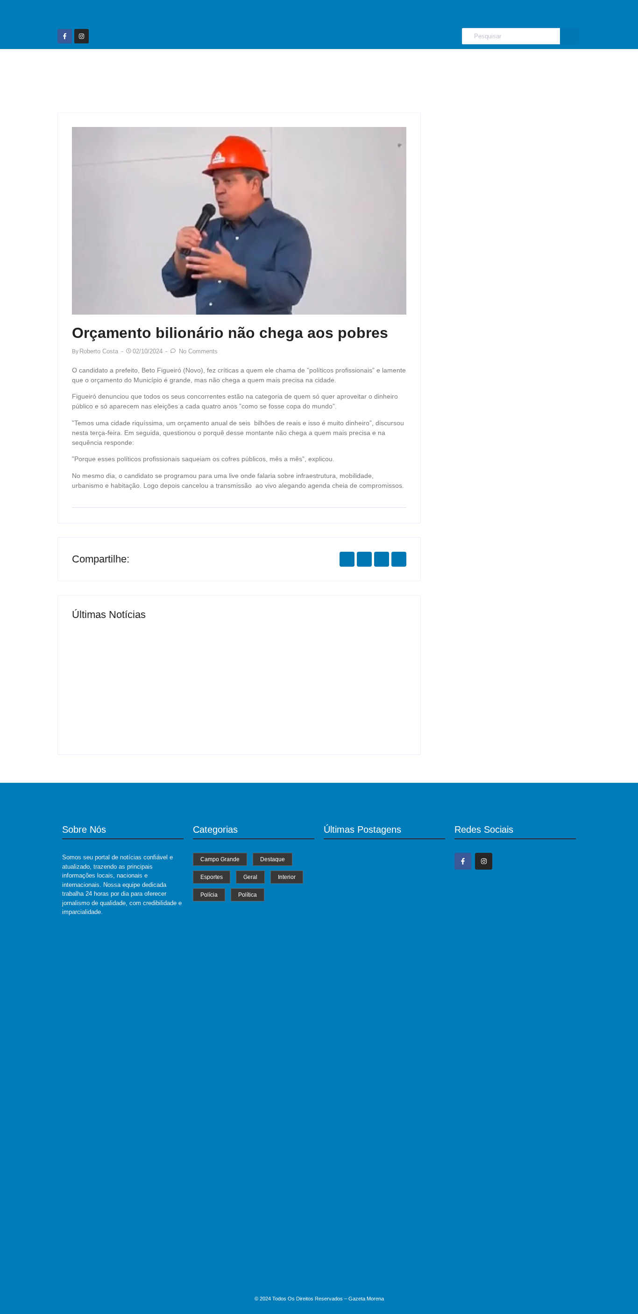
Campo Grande (207, 66)
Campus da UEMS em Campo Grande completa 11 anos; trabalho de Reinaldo (382, 1272)
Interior (400, 66)
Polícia (442, 66)
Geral (361, 66)
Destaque (269, 66)
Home (153, 66)
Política (482, 66)
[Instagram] (81, 36)
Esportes (319, 66)
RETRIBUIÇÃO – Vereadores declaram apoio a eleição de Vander (381, 1180)
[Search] (569, 36)
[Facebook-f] (64, 36)
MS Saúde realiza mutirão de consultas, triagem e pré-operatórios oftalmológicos (148, 704)
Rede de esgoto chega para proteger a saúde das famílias (321, 709)
